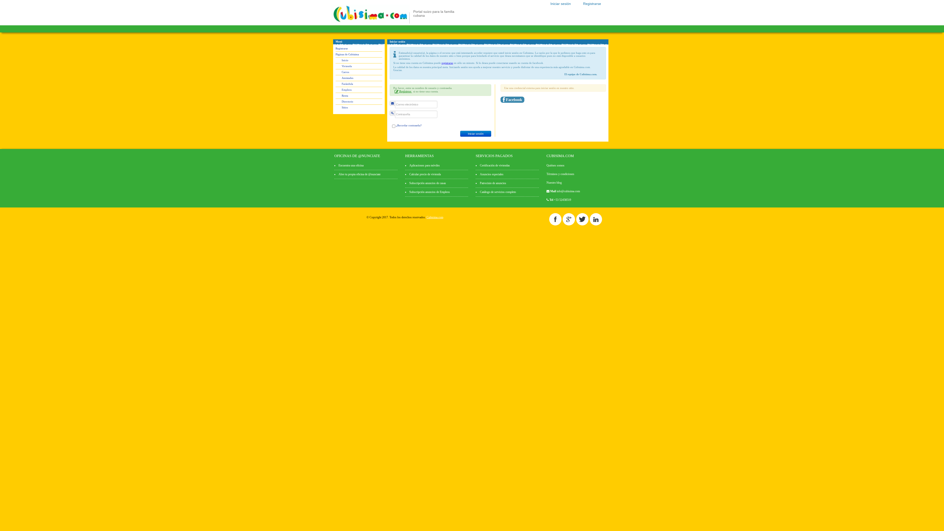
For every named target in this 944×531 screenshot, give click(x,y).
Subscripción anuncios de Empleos (429, 192)
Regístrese (405, 91)
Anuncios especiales (491, 174)
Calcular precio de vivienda (425, 174)
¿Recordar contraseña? (409, 125)
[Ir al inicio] (370, 22)
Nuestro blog (554, 182)
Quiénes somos (555, 165)
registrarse (447, 62)
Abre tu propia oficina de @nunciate (360, 174)
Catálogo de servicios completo (498, 192)
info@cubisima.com (568, 191)
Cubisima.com (435, 217)
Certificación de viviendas (495, 165)
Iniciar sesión (560, 4)
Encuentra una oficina (351, 165)
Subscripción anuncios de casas (427, 183)
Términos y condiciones (560, 174)
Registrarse (592, 4)
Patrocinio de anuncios (493, 183)
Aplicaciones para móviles (424, 165)
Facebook (513, 100)
